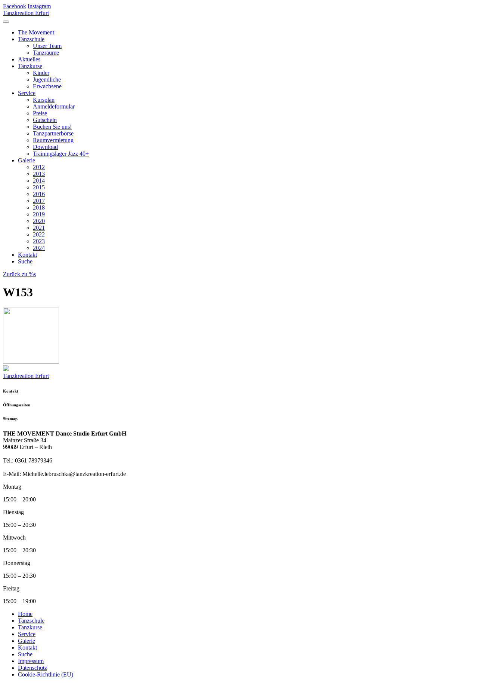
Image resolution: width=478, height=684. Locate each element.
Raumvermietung (53, 140)
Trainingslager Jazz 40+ (61, 153)
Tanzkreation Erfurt (26, 13)
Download (45, 147)
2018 (39, 207)
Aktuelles (29, 59)
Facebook (14, 6)
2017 (39, 201)
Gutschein (45, 120)
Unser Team (47, 46)
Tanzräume (46, 52)
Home (25, 614)
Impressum (31, 661)
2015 (39, 187)
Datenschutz (32, 668)
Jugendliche (47, 79)
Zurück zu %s (19, 274)
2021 (39, 228)
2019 (39, 214)
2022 (39, 234)
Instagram (39, 6)
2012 (39, 167)
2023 (39, 241)
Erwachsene (47, 86)
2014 (39, 180)
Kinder (41, 73)
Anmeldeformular (54, 106)
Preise (40, 113)
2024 (39, 248)
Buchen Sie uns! (52, 126)
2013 (39, 174)
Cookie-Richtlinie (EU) (45, 674)
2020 (39, 221)
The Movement (36, 32)
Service (26, 93)
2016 (39, 194)
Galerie (26, 160)
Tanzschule (31, 39)
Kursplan (44, 100)
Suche (25, 261)
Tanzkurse (30, 66)
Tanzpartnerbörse (53, 133)
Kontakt (27, 254)
